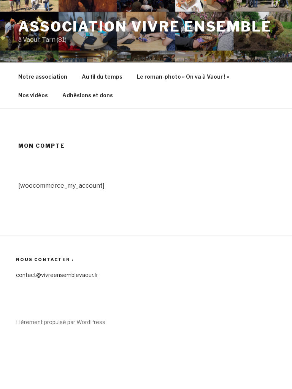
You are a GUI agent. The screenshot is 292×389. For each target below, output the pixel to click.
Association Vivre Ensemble (145, 26)
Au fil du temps (102, 76)
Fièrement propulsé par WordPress (60, 322)
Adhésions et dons (87, 95)
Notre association (42, 76)
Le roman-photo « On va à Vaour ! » (183, 76)
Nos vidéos (33, 95)
